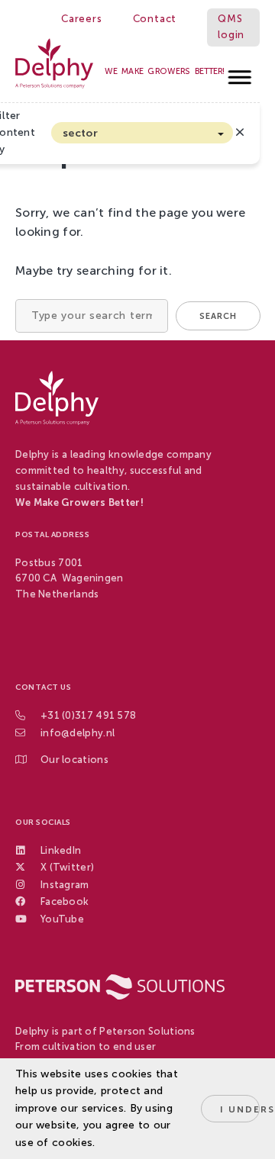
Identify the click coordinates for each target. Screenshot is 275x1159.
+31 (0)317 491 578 (88, 715)
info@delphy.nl (77, 733)
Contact (155, 18)
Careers (81, 18)
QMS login (231, 26)
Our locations (74, 759)
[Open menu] (240, 73)
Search (218, 316)
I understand (240, 1109)
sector (80, 133)
